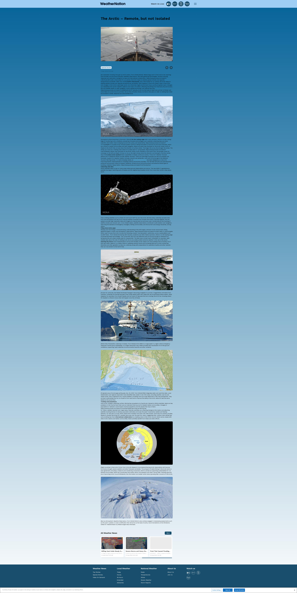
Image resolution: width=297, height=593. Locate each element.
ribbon (105, 410)
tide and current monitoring (160, 243)
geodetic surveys (118, 245)
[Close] (294, 590)
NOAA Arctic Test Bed (140, 160)
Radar (143, 572)
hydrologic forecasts (148, 156)
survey (117, 413)
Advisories (120, 582)
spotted (109, 410)
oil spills (156, 245)
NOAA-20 (122, 218)
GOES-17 (158, 168)
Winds (143, 577)
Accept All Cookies (239, 590)
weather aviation (119, 158)
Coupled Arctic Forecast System (121, 144)
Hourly (119, 575)
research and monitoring (125, 470)
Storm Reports (146, 582)
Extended (120, 580)
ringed (122, 410)
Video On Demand (99, 577)
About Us (171, 572)
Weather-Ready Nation (113, 165)
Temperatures (145, 575)
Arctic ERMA (139, 344)
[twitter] (167, 68)
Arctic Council (152, 417)
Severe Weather (146, 580)
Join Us (170, 575)
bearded (115, 410)
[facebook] (171, 68)
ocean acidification (120, 523)
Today (119, 572)
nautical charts (137, 243)
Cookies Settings (216, 590)
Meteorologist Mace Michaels (126, 524)
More (168, 533)
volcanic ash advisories (137, 158)
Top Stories (96, 572)
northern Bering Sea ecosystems (129, 403)
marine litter (157, 472)
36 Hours (120, 577)
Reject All (227, 590)
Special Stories (98, 575)
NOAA (141, 75)
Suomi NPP (131, 218)
